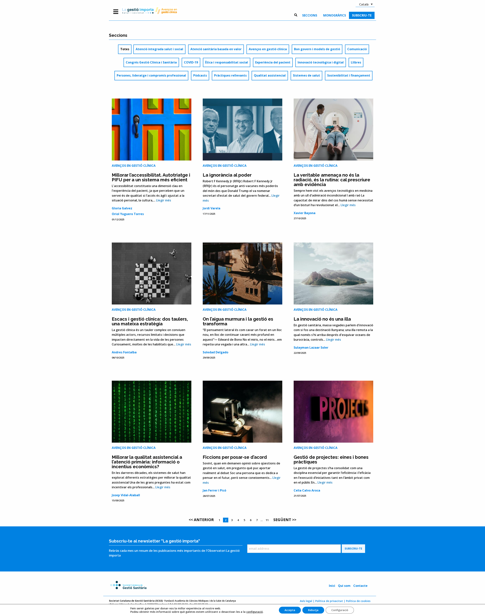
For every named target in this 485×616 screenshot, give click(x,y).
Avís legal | (307, 601)
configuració (254, 612)
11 (267, 520)
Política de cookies (358, 601)
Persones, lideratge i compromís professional (151, 75)
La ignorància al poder (227, 175)
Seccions (309, 15)
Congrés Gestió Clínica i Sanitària (151, 62)
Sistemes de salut (306, 75)
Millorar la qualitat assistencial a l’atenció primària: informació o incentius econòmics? (147, 461)
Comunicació (357, 49)
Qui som (344, 586)
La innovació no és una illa (322, 319)
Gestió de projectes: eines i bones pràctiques (331, 459)
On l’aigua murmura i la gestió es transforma (238, 321)
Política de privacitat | (330, 601)
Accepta (290, 610)
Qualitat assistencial (270, 75)
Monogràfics (334, 15)
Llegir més (163, 200)
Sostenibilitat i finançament (348, 75)
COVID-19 (191, 62)
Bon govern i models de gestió (317, 49)
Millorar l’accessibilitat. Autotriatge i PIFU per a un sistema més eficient (151, 177)
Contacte (360, 586)
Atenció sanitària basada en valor (216, 49)
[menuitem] (309, 15)
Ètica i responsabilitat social (226, 62)
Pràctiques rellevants (230, 75)
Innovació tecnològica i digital (321, 62)
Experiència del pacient (272, 62)
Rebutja (313, 610)
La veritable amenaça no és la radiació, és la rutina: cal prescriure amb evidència (332, 179)
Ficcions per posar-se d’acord (235, 457)
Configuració (339, 610)
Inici (332, 586)
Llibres (356, 62)
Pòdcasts (200, 75)
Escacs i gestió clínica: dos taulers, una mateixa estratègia (150, 321)
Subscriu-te (362, 15)
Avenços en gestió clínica (268, 49)
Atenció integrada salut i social (159, 49)
